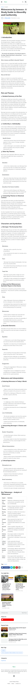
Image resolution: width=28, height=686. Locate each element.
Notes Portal (16, 681)
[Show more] (22, 567)
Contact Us (18, 683)
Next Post (24, 612)
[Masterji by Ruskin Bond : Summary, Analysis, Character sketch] (7, 597)
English (6, 6)
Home (2, 6)
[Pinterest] (17, 567)
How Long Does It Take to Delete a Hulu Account (12, 652)
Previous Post (5, 612)
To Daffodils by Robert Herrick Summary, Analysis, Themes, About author (20, 586)
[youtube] (7, 620)
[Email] (19, 567)
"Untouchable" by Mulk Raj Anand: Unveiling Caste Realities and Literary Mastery (6, 586)
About (12, 683)
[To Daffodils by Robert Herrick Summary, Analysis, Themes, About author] (21, 578)
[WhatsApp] (14, 567)
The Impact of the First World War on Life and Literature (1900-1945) (18, 640)
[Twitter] (11, 567)
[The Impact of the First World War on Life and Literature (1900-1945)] (4, 641)
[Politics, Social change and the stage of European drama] (4, 629)
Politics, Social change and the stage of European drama (17, 628)
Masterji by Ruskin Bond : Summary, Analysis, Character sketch (7, 604)
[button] (1, 2)
